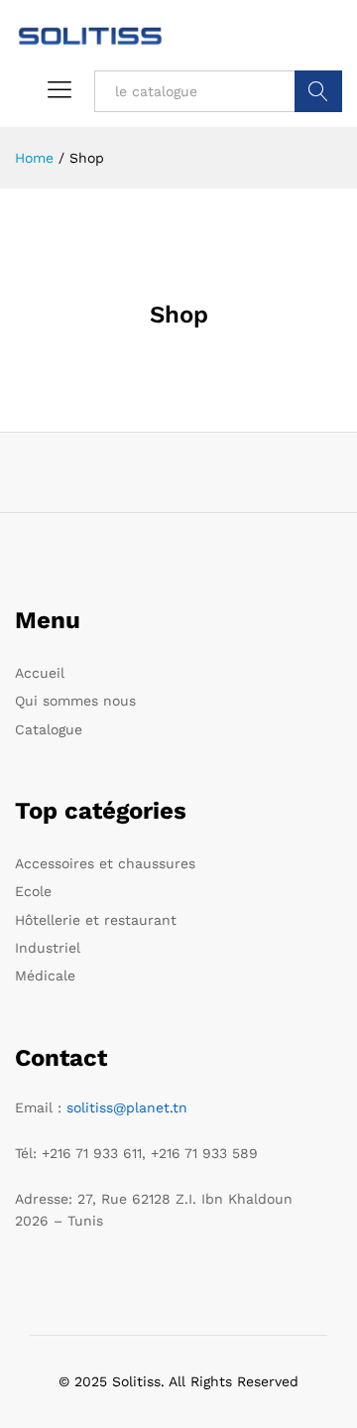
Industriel (47, 948)
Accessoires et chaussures (105, 863)
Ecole (33, 891)
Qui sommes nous (75, 701)
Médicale (45, 975)
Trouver (318, 91)
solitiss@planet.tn (126, 1107)
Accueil (39, 673)
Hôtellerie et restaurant (96, 920)
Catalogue (48, 729)
